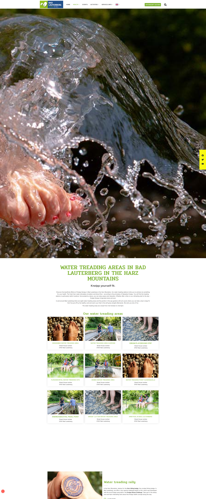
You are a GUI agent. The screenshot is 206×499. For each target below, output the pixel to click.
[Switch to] (117, 5)
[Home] (51, 4)
